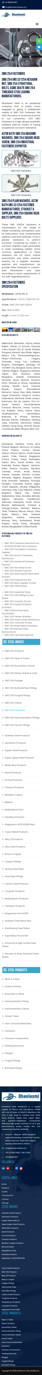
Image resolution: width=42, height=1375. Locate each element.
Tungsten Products (15, 891)
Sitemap (5, 1203)
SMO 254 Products (14, 650)
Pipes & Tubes (12, 979)
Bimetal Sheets (8, 1247)
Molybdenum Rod (14, 809)
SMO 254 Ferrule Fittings (17, 725)
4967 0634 (25, 1152)
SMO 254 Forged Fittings (17, 695)
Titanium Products (14, 787)
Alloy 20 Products (14, 839)
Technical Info (7, 1195)
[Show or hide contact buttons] (39, 35)
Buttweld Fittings (13, 1068)
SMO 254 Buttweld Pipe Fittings (21, 687)
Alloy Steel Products (15, 846)
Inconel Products (13, 780)
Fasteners (10, 1030)
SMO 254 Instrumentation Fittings (22, 717)
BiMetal (8, 802)
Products (5, 1188)
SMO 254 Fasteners (15, 710)
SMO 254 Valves (13, 702)
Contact (5, 1199)
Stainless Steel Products (17, 735)
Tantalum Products (15, 906)
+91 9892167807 (11, 2)
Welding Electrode (14, 1045)
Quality (5, 1192)
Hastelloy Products (14, 817)
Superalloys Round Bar (16, 935)
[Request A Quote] (39, 47)
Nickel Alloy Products (15, 765)
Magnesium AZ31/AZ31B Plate (20, 824)
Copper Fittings (13, 861)
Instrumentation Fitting (16, 1001)
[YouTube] (7, 1168)
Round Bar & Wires (14, 993)
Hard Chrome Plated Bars (18, 1023)
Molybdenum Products (16, 898)
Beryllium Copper (14, 794)
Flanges (9, 1053)
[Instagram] (21, 1168)
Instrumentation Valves (17, 1008)
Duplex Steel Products (16, 750)
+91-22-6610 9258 (12, 1152)
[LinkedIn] (3, 1168)
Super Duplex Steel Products (19, 757)
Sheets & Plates (13, 986)
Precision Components (17, 1038)
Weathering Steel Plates (17, 928)
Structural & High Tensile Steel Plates (19, 945)
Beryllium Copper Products (12, 1243)
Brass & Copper (13, 854)
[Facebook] (16, 1168)
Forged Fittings (12, 1060)
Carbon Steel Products (16, 883)
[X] (12, 1168)
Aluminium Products (15, 742)
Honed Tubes (12, 1016)
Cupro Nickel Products (16, 831)
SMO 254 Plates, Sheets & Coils (21, 673)
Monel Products (13, 772)
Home (4, 1184)
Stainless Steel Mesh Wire (18, 920)
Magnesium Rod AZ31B (16, 913)
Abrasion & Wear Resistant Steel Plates (20, 955)
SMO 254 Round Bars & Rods (20, 665)
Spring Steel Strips (14, 868)
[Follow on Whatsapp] (39, 41)
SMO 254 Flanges (14, 680)
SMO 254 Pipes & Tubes (17, 658)
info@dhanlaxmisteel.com (15, 7)
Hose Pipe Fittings (14, 876)
